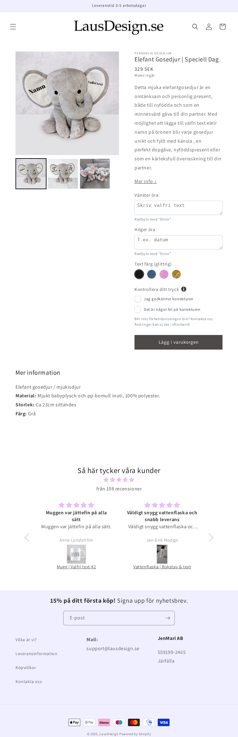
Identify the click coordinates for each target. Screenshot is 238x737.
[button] (13, 27)
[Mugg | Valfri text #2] (76, 554)
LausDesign (108, 734)
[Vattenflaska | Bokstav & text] (162, 554)
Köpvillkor (25, 667)
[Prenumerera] (167, 618)
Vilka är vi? (26, 639)
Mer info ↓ (145, 181)
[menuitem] (30, 173)
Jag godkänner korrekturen (168, 299)
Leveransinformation (36, 653)
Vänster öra (146, 195)
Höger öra (144, 229)
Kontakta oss (28, 681)
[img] (119, 480)
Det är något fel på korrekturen (172, 309)
